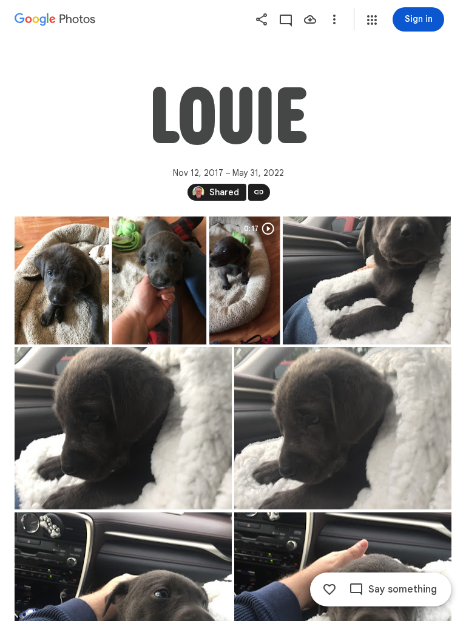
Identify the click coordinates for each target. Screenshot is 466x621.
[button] (372, 20)
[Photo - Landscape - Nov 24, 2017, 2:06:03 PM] (367, 280)
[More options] (334, 19)
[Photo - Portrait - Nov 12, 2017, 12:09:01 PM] (159, 280)
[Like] (329, 589)
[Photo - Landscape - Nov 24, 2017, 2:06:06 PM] (342, 428)
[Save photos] (310, 19)
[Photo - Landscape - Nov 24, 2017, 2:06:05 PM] (123, 428)
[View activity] (286, 19)
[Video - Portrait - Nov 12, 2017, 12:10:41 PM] (244, 280)
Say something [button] (402, 589)
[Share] (261, 19)
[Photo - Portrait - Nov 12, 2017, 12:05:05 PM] (62, 280)
